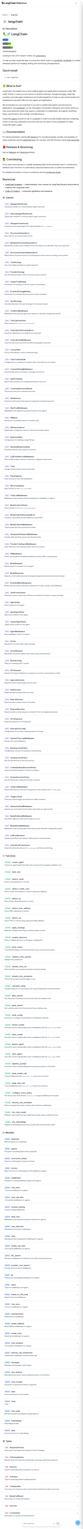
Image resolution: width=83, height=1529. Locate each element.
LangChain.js (41, 56)
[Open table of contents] (77, 1522)
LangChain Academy (13, 184)
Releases (12, 152)
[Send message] (58, 1523)
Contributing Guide (52, 172)
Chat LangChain (72, 140)
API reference (32, 137)
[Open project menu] (80, 3)
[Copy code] (77, 77)
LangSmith (58, 60)
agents (14, 119)
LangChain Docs (29, 140)
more (64, 94)
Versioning (24, 152)
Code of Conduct (12, 191)
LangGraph (20, 108)
